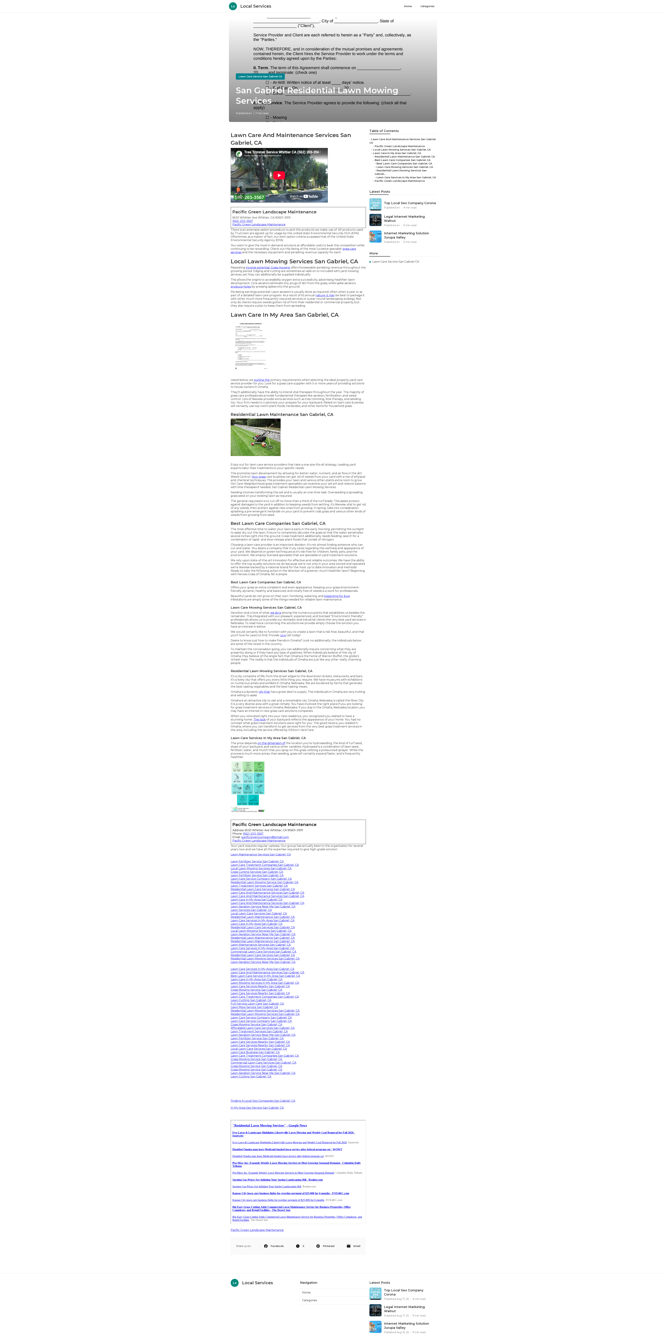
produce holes (241, 286)
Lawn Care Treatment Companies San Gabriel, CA (265, 865)
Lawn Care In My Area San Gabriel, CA (256, 899)
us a (283, 635)
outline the (262, 380)
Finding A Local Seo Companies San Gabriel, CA (263, 1100)
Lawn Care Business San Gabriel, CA (255, 1052)
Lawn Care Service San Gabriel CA (260, 76)
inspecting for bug (337, 596)
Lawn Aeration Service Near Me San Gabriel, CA (263, 906)
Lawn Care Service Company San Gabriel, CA (261, 878)
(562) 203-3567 (242, 221)
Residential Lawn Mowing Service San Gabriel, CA (264, 882)
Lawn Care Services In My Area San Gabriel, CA (262, 920)
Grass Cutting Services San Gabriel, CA (257, 872)
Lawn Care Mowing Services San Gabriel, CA (405, 167)
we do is (275, 612)
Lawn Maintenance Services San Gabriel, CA (261, 854)
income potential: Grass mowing (268, 267)
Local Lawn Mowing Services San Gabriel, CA (261, 868)
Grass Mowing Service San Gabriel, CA (256, 989)
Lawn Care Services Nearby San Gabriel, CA (260, 986)
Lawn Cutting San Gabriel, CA (251, 1000)
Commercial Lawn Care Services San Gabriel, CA (263, 951)
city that (264, 691)
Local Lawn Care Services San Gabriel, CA (259, 913)
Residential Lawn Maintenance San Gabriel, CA (263, 917)
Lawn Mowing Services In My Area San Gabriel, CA (265, 983)
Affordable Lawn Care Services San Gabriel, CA (262, 1028)
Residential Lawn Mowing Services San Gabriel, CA (265, 958)
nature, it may (325, 295)
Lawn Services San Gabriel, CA (251, 910)
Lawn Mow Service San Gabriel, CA (254, 1007)
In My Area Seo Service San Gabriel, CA (257, 1107)
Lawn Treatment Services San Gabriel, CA (259, 885)
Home (408, 6)
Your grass (258, 476)
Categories (427, 6)
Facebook (277, 1246)
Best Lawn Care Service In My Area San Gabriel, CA (265, 976)
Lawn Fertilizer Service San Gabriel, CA (257, 861)
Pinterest (329, 1246)
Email (356, 1246)
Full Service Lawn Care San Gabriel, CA (257, 1003)
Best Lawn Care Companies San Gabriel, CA (402, 160)
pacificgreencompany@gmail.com (265, 837)
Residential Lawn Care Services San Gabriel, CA (263, 889)
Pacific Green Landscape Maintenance (258, 224)
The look (259, 719)
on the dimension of (271, 743)
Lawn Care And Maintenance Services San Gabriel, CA (267, 892)
